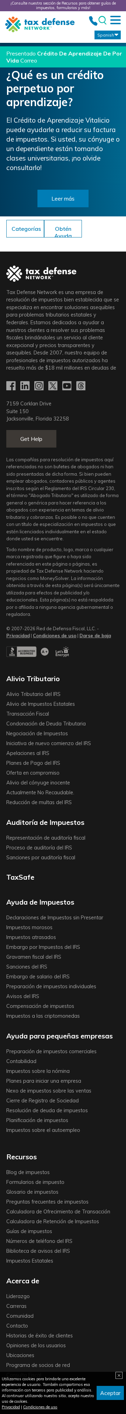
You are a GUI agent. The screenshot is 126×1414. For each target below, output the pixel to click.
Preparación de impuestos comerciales (51, 1051)
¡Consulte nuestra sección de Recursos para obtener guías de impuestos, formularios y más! (63, 5)
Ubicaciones (20, 1355)
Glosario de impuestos (32, 1192)
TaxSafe (20, 877)
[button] (63, 232)
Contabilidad (21, 1061)
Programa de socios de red (38, 1365)
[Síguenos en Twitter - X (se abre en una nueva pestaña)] (53, 386)
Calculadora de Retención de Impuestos (52, 1221)
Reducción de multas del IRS (39, 802)
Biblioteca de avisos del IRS (38, 1251)
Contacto (17, 1326)
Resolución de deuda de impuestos (47, 1110)
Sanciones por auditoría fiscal (40, 857)
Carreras (16, 1306)
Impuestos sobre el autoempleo (43, 1130)
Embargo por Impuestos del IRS (43, 947)
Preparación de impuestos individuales (51, 986)
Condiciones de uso (40, 1407)
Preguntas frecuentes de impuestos (47, 1202)
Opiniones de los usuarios (36, 1345)
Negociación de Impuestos (37, 733)
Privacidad (11, 1407)
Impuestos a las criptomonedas (43, 1016)
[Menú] (115, 20)
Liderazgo (18, 1296)
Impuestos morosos (29, 927)
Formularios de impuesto (35, 1182)
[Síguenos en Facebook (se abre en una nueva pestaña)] (11, 386)
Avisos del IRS (22, 996)
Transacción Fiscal (27, 714)
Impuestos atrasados (31, 937)
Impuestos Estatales (29, 1261)
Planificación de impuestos (37, 1120)
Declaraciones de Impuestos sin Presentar (54, 917)
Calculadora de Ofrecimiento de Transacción (58, 1211)
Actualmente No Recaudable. (40, 792)
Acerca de (22, 1280)
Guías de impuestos (29, 1231)
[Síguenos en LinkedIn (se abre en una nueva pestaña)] (25, 386)
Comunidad (20, 1316)
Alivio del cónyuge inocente (38, 783)
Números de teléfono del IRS (39, 1241)
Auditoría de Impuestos (45, 822)
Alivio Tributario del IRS (33, 694)
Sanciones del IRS (26, 967)
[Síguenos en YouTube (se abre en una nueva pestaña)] (67, 386)
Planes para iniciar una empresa (43, 1081)
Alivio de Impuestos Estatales (40, 704)
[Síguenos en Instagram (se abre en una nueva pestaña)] (39, 386)
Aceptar (110, 1392)
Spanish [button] (105, 35)
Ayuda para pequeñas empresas (59, 1035)
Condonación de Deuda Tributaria (46, 724)
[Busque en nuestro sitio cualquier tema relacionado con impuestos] (102, 20)
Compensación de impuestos (40, 1006)
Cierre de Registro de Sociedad (42, 1100)
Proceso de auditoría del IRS (39, 848)
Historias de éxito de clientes (39, 1335)
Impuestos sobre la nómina (38, 1071)
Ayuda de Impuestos (40, 902)
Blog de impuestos (28, 1172)
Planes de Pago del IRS (33, 763)
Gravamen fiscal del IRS (33, 957)
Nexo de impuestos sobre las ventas (48, 1091)
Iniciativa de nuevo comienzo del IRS (48, 743)
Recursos (21, 1156)
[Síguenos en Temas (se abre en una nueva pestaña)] (81, 386)
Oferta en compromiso (32, 773)
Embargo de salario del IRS (38, 976)
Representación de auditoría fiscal (45, 838)
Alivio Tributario (33, 678)
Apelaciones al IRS (27, 753)
